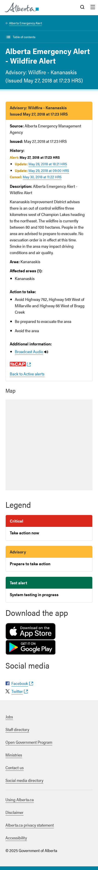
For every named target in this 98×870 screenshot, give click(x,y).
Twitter (17, 691)
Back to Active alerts (27, 374)
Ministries (13, 755)
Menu (93, 7)
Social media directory (24, 780)
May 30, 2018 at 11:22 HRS (42, 176)
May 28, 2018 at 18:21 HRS (47, 163)
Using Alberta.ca (19, 799)
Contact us (14, 767)
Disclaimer (14, 812)
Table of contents (24, 37)
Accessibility (16, 837)
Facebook (19, 683)
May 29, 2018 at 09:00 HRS (48, 170)
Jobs (9, 716)
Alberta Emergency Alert (25, 23)
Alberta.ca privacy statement (29, 825)
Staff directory (17, 729)
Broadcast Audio (29, 351)
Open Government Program (28, 742)
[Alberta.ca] (21, 7)
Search (82, 7)
